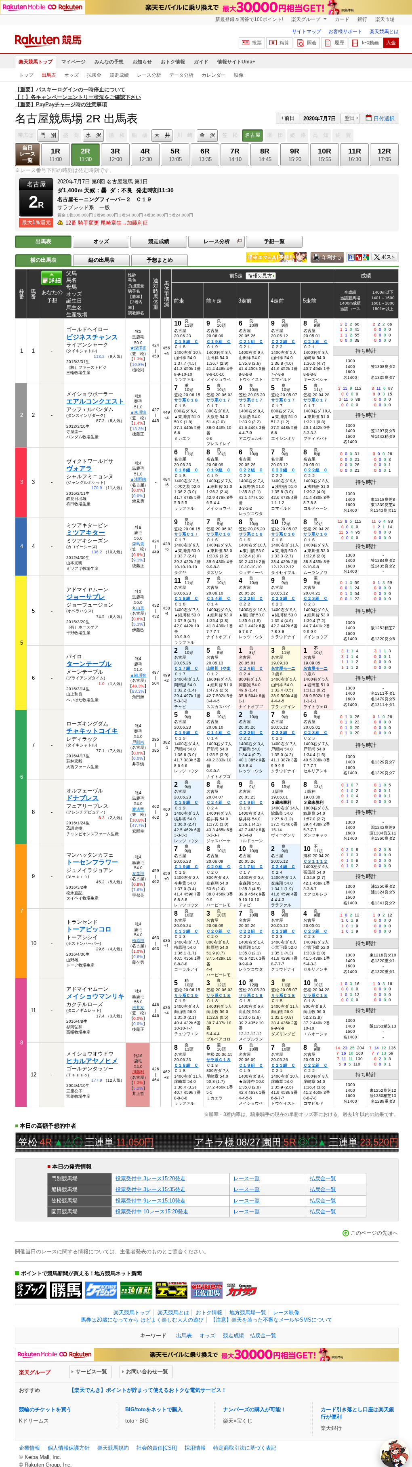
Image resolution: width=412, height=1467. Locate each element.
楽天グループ (306, 19)
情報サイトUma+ (236, 62)
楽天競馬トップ (36, 62)
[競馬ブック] (31, 1290)
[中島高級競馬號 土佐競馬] (207, 1290)
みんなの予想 (109, 62)
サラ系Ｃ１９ (186, 995)
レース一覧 (246, 1178)
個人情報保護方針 (69, 1448)
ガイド (201, 62)
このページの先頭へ (374, 1233)
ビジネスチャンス (92, 337)
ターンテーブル (88, 663)
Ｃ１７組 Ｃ (186, 668)
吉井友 (138, 1007)
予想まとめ (160, 260)
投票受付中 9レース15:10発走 (150, 1201)
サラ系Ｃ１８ (186, 400)
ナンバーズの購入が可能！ (254, 1409)
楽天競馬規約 (113, 1448)
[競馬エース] (171, 1290)
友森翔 (138, 873)
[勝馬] (66, 1290)
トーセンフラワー (92, 862)
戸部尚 (138, 742)
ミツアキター (85, 532)
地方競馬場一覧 (247, 1312)
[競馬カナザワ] (242, 1290)
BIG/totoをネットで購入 (154, 1409)
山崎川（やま (218, 668)
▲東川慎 (138, 412)
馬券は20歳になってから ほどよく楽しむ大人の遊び (142, 1320)
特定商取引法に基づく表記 (244, 1448)
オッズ (71, 75)
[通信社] (136, 1290)
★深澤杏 (138, 348)
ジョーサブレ (85, 596)
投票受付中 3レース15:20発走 (150, 1178)
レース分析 (149, 75)
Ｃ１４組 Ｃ (218, 598)
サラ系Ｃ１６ (218, 534)
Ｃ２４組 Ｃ (251, 668)
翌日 (350, 118)
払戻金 (94, 75)
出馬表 (49, 75)
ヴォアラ (79, 468)
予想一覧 (274, 241)
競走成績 (119, 75)
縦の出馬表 (101, 260)
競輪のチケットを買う (45, 1409)
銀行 (362, 19)
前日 (289, 118)
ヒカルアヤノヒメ (92, 1060)
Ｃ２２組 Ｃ (283, 341)
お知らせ (142, 62)
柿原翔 (138, 940)
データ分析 (181, 75)
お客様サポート (345, 31)
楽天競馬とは (384, 31)
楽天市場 (385, 19)
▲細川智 (138, 675)
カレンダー (214, 75)
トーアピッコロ (88, 929)
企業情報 (29, 1448)
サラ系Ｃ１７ (218, 400)
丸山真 (138, 608)
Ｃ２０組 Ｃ (218, 866)
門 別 (48, 135)
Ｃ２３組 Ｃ (283, 598)
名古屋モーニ (283, 668)
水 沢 (93, 135)
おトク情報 (173, 62)
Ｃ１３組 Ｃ (186, 931)
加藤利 (138, 1072)
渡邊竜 (138, 809)
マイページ (73, 62)
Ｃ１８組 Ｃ (186, 341)
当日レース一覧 (28, 154)
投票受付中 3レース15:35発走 (150, 1189)
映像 (239, 75)
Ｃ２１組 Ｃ (251, 341)
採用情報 (195, 1448)
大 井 (162, 135)
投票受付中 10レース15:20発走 (152, 1211)
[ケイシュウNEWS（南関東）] (101, 1290)
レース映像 (286, 1312)
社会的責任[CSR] (157, 1448)
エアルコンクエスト (95, 401)
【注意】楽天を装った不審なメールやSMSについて (271, 1320)
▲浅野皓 (138, 479)
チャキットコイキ (92, 730)
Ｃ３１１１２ (315, 861)
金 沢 (207, 135)
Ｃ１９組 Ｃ (218, 341)
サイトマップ (306, 31)
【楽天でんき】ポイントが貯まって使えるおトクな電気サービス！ (148, 1390)
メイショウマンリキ (95, 996)
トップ (26, 75)
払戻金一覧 (323, 1178)
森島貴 (138, 544)
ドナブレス (82, 797)
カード (342, 19)
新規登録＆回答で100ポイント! (249, 19)
